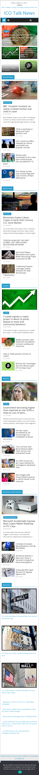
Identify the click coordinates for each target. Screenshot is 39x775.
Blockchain (7, 214)
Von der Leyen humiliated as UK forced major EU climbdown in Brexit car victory (18, 434)
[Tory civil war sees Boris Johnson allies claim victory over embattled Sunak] (8, 446)
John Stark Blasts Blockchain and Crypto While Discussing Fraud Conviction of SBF (26, 255)
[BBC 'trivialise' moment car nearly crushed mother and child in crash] (19, 82)
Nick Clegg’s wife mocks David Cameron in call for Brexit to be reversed (25, 478)
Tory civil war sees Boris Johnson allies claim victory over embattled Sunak (24, 449)
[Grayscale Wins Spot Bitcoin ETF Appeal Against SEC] (8, 569)
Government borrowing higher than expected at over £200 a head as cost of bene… (19, 410)
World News (7, 102)
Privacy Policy (6, 756)
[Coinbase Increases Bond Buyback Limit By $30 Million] (8, 543)
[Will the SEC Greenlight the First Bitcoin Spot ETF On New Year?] (8, 363)
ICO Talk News (19, 13)
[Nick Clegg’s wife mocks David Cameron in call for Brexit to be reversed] (8, 474)
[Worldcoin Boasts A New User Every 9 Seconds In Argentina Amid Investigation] (8, 555)
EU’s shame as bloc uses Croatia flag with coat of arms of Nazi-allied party (25, 174)
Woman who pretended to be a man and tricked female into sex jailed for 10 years (19, 159)
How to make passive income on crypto (10, 67)
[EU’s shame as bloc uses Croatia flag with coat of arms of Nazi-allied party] (8, 170)
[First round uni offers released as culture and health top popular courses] (8, 140)
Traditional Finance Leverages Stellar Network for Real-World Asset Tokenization (17, 270)
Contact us (20, 758)
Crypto (6, 31)
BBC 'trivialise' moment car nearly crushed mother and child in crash (17, 109)
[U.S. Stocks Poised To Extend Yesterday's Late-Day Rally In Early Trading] (19, 664)
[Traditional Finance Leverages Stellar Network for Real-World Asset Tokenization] (8, 265)
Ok (20, 772)
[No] (37, 769)
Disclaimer (34, 756)
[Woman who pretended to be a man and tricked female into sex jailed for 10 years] (8, 154)
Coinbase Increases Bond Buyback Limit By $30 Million (26, 546)
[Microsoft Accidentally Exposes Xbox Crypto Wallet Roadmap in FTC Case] (19, 497)
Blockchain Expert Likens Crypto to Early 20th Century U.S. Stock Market (18, 220)
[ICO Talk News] (4, 20)
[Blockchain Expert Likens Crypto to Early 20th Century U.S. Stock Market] (19, 193)
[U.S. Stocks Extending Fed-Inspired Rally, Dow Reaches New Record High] (19, 590)
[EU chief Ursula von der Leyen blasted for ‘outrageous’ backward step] (8, 460)
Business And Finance (10, 517)
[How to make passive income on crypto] (10, 61)
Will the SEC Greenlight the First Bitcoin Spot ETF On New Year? (28, 65)
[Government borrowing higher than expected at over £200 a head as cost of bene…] (19, 383)
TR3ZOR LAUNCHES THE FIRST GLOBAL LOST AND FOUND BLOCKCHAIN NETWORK (16, 242)
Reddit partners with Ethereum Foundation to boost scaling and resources (20, 37)
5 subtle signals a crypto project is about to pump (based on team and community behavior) (10, 51)
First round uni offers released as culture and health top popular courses (25, 144)
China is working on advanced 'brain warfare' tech (24, 131)
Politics (6, 404)
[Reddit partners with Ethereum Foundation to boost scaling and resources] (19, 27)
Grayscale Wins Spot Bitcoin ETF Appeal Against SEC (24, 572)
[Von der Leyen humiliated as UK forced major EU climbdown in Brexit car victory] (8, 430)
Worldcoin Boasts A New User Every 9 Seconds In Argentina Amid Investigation (25, 559)
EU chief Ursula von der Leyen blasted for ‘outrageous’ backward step (25, 464)
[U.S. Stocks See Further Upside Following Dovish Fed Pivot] (19, 627)
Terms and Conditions (20, 756)
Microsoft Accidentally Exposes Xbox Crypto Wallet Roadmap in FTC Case (19, 523)
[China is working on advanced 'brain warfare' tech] (8, 128)
